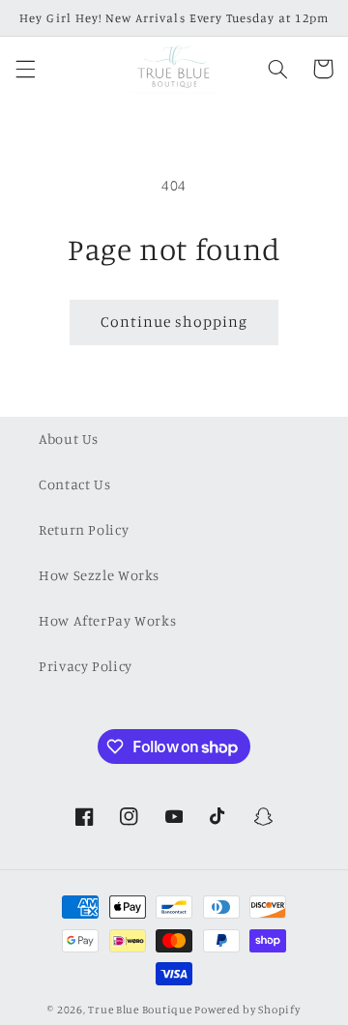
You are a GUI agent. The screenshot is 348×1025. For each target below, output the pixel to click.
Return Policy (84, 529)
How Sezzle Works (99, 575)
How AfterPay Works (107, 620)
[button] (25, 68)
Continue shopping (174, 321)
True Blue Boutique (139, 1009)
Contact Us (74, 484)
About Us (69, 438)
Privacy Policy (85, 666)
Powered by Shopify (247, 1009)
